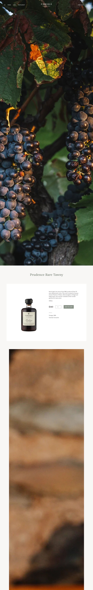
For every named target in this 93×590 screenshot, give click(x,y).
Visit (14, 4)
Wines (9, 4)
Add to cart (69, 307)
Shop (87, 4)
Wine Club (80, 4)
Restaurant (21, 4)
